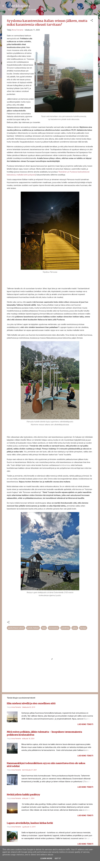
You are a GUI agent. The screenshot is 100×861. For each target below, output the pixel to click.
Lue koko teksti (85, 724)
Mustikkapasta (19, 6)
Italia (44, 628)
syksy (75, 628)
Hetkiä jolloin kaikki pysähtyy (23, 794)
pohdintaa (65, 628)
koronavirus (53, 628)
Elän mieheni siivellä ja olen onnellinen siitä (31, 703)
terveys (83, 628)
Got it (58, 858)
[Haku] (96, 6)
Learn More (46, 858)
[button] (91, 21)
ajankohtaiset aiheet (16, 628)
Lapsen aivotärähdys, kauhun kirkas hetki (30, 823)
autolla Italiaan (33, 628)
